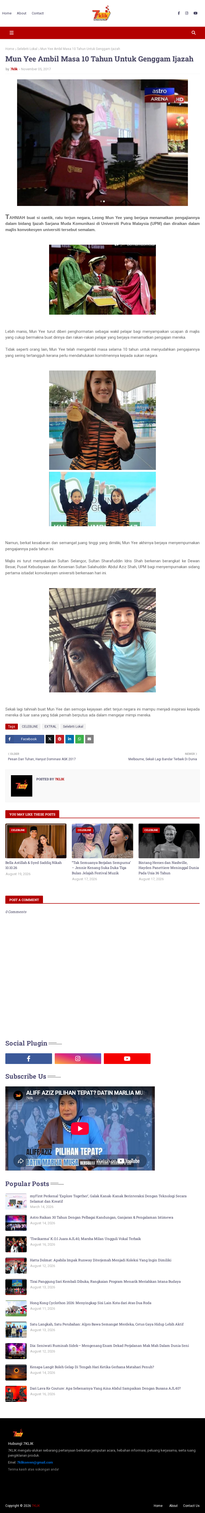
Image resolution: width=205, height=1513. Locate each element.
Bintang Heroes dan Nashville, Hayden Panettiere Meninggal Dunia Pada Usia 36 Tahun (169, 867)
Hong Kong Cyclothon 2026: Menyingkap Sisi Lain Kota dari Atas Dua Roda (90, 1302)
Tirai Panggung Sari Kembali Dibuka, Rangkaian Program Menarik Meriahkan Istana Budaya (105, 1281)
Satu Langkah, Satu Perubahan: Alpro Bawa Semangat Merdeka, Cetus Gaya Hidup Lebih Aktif (107, 1324)
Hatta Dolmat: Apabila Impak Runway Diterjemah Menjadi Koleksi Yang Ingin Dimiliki (100, 1260)
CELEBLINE (30, 726)
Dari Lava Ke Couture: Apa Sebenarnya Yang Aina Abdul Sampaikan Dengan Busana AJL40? (105, 1388)
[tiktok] (176, 1058)
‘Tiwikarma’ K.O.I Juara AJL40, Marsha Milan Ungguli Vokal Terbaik (85, 1238)
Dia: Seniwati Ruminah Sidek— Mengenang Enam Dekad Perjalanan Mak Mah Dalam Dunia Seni (109, 1345)
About (173, 1506)
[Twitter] (50, 739)
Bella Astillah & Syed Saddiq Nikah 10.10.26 (33, 865)
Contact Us (191, 1506)
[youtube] (195, 13)
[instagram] (187, 13)
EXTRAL (50, 726)
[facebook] (178, 13)
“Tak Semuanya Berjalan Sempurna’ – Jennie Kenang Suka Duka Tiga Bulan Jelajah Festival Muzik (101, 867)
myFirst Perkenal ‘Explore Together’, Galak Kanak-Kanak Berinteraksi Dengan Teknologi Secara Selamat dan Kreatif (108, 1199)
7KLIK (36, 1506)
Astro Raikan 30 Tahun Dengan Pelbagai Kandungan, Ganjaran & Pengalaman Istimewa (101, 1217)
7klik (14, 69)
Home (9, 49)
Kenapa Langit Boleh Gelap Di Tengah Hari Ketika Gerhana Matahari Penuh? (92, 1366)
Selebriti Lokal (27, 49)
